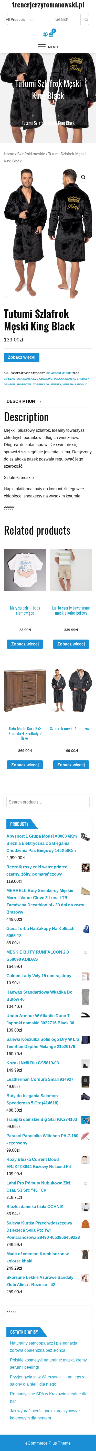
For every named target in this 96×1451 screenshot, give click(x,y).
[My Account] (45, 34)
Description (21, 401)
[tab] (23, 401)
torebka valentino (47, 384)
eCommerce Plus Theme (48, 1443)
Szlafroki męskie (31, 154)
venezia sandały (74, 384)
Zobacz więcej (21, 357)
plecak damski (64, 378)
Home (9, 154)
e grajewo (44, 378)
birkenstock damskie (19, 378)
